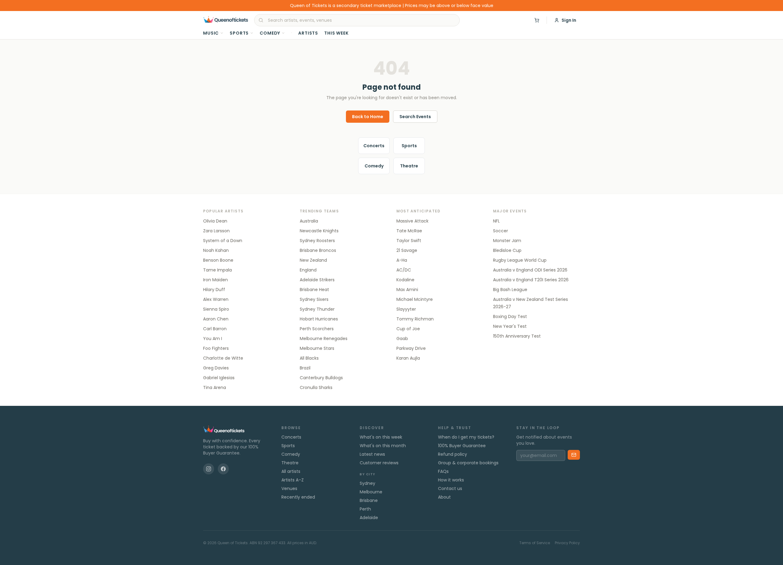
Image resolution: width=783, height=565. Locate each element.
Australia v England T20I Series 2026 (531, 280)
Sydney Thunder (317, 309)
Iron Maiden (215, 280)
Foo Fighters (216, 348)
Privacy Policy (567, 543)
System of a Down (222, 241)
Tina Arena (214, 387)
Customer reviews (379, 463)
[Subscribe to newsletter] (574, 455)
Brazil (305, 368)
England (308, 270)
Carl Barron (215, 329)
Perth (365, 509)
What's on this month (383, 446)
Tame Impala (217, 270)
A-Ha (401, 260)
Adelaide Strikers (317, 280)
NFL (496, 221)
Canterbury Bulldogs (321, 378)
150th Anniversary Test (517, 336)
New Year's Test (510, 326)
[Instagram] (208, 468)
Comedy (270, 33)
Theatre (409, 166)
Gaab (402, 338)
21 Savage (406, 250)
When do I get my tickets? (466, 437)
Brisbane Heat (314, 289)
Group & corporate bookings (468, 463)
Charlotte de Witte (223, 358)
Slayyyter (406, 309)
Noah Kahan (216, 250)
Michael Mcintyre (414, 299)
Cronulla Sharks (316, 387)
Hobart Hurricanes (319, 319)
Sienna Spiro (216, 309)
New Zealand (313, 260)
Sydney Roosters (317, 241)
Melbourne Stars (317, 348)
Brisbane (369, 500)
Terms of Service (534, 543)
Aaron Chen (215, 319)
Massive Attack (412, 221)
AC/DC (403, 270)
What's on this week (381, 437)
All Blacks (309, 358)
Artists (308, 33)
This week (336, 33)
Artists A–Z (292, 480)
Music (211, 33)
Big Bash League (510, 289)
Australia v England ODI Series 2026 (530, 270)
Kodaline (405, 280)
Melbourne (371, 492)
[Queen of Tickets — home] (225, 20)
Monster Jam (507, 241)
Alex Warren (215, 299)
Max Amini (407, 289)
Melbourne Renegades (323, 338)
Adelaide (369, 517)
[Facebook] (223, 468)
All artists (290, 471)
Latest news (372, 454)
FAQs (443, 471)
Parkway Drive (411, 348)
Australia (309, 221)
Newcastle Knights (319, 231)
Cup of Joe (408, 329)
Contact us (450, 488)
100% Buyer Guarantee (462, 446)
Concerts (373, 146)
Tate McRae (409, 231)
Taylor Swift (408, 241)
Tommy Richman (415, 319)
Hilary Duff (214, 289)
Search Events (415, 117)
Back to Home (367, 117)
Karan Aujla (408, 358)
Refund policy (452, 454)
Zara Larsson (216, 231)
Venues (289, 488)
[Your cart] (537, 20)
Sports (239, 33)
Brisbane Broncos (318, 250)
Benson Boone (218, 260)
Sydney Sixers (314, 299)
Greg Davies (216, 368)
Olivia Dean (215, 221)
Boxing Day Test (510, 316)
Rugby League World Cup (520, 260)
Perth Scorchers (317, 329)
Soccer (500, 231)
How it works (451, 480)
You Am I (212, 338)
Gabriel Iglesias (219, 378)
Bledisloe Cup (507, 250)
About (444, 497)
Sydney (367, 483)
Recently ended (298, 497)
